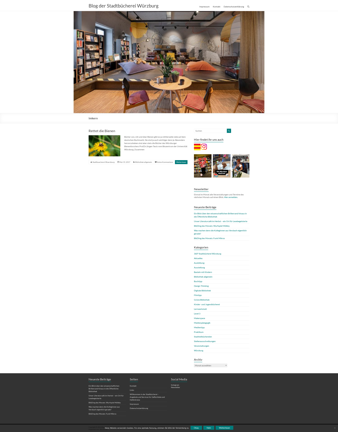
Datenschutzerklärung (234, 6)
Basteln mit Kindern (203, 272)
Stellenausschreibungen (205, 341)
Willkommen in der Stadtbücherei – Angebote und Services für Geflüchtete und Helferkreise (147, 397)
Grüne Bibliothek (202, 299)
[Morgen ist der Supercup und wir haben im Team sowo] (203, 166)
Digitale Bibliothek (202, 290)
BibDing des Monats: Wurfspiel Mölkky (212, 226)
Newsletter (175, 387)
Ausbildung (199, 263)
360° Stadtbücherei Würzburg (207, 253)
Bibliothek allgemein (143, 162)
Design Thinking (201, 286)
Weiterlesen (181, 162)
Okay (196, 427)
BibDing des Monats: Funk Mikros (209, 238)
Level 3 (197, 313)
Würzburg (198, 350)
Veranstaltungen (201, 346)
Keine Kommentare (165, 162)
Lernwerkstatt (200, 309)
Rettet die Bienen (102, 131)
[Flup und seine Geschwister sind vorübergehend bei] (221, 166)
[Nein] (334, 428)
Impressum (204, 6)
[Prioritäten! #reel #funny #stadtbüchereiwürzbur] (240, 166)
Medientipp (199, 327)
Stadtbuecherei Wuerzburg (103, 162)
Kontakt (216, 6)
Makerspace (199, 318)
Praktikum (198, 332)
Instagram (175, 385)
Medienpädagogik (202, 322)
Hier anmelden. (231, 197)
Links (132, 390)
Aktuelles (198, 258)
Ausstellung (199, 267)
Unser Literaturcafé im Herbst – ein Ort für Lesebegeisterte (220, 221)
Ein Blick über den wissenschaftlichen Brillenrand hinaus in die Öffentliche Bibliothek (104, 388)
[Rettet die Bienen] (104, 136)
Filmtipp (198, 295)
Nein (209, 427)
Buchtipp (198, 281)
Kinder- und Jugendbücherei (207, 304)
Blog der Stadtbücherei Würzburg (123, 6)
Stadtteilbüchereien (203, 336)
